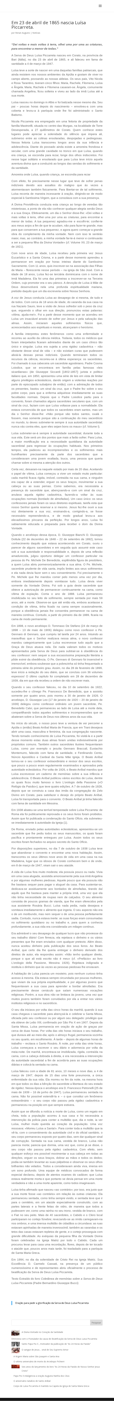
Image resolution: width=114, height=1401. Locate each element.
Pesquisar (96, 1322)
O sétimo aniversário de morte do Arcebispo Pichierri (39, 1361)
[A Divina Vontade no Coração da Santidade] (15, 1333)
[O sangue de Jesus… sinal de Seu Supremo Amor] (15, 1351)
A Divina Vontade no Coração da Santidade (42, 1332)
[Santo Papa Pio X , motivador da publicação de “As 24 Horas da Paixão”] (15, 1345)
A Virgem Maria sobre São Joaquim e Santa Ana (36, 1356)
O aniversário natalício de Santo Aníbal (32, 1380)
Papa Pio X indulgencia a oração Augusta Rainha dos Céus (41, 1375)
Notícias (36, 32)
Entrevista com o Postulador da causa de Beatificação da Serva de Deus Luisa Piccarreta (54, 1338)
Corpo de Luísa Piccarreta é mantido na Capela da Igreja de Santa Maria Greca (51, 1386)
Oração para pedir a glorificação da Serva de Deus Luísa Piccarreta (52, 1303)
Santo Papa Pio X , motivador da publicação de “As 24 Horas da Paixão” (56, 1343)
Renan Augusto (22, 32)
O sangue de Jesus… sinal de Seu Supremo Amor (45, 1349)
